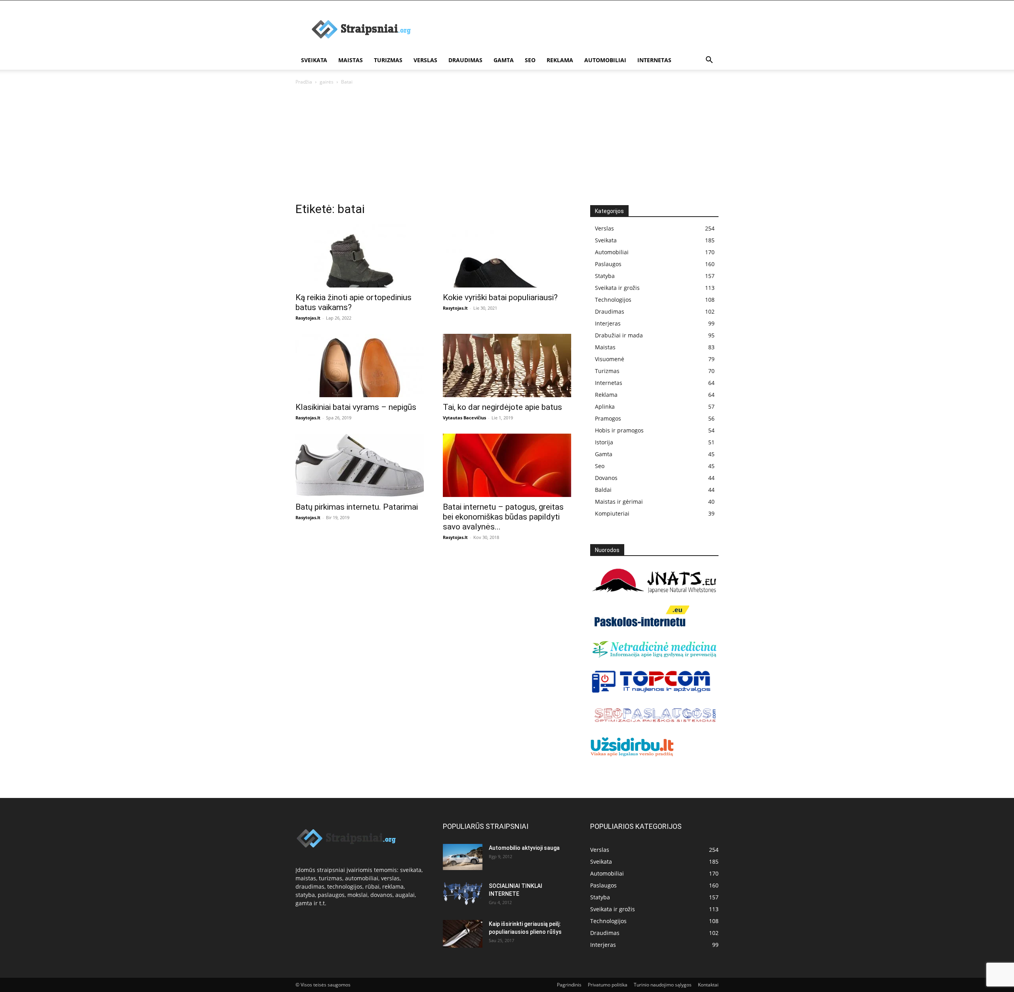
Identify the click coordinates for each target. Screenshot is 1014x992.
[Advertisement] (507, 145)
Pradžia (303, 81)
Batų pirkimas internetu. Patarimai (356, 507)
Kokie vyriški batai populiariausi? (500, 297)
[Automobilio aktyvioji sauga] (462, 857)
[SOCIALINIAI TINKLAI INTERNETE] (462, 893)
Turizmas (388, 60)
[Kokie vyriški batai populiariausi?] (507, 256)
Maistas (350, 60)
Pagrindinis (569, 984)
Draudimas (465, 60)
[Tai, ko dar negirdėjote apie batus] (507, 365)
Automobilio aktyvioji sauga (524, 848)
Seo (530, 60)
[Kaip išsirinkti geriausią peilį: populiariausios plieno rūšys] (462, 934)
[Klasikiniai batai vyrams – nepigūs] (359, 365)
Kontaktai (708, 984)
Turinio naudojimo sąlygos (663, 984)
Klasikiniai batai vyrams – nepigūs (355, 407)
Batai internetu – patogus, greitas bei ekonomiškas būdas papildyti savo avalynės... (503, 516)
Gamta (504, 60)
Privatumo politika (607, 984)
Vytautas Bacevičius (464, 418)
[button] (709, 61)
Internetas (654, 60)
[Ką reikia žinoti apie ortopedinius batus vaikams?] (359, 256)
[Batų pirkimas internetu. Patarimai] (359, 465)
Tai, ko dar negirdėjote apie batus (502, 407)
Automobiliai (605, 60)
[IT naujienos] (651, 691)
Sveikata (314, 60)
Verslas (425, 60)
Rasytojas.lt (307, 318)
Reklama (560, 60)
